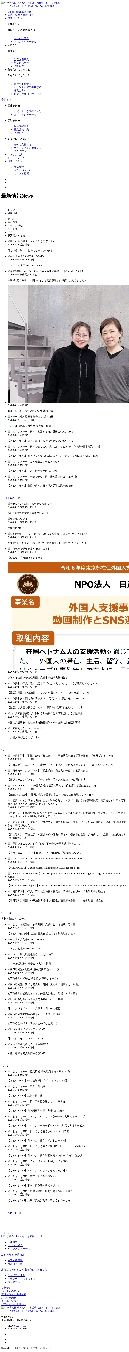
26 (20, 1213)
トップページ (15, 209)
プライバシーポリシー (26, 170)
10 (14, 1213)
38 (19, 498)
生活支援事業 (21, 59)
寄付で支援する (22, 84)
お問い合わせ (15, 18)
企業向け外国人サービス (28, 93)
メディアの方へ (16, 157)
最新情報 (19, 167)
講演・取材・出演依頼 (20, 14)
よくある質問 (21, 173)
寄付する (6, 99)
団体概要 (13, 1242)
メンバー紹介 (21, 38)
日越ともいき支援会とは (28, 111)
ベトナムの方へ (16, 154)
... (4, 498)
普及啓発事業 (21, 62)
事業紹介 (19, 1254)
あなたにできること (36, 1269)
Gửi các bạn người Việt (19, 11)
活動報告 (19, 66)
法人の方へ (20, 90)
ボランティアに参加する (28, 87)
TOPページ (7, 1233)
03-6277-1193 (19, 1325)
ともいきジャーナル (25, 41)
